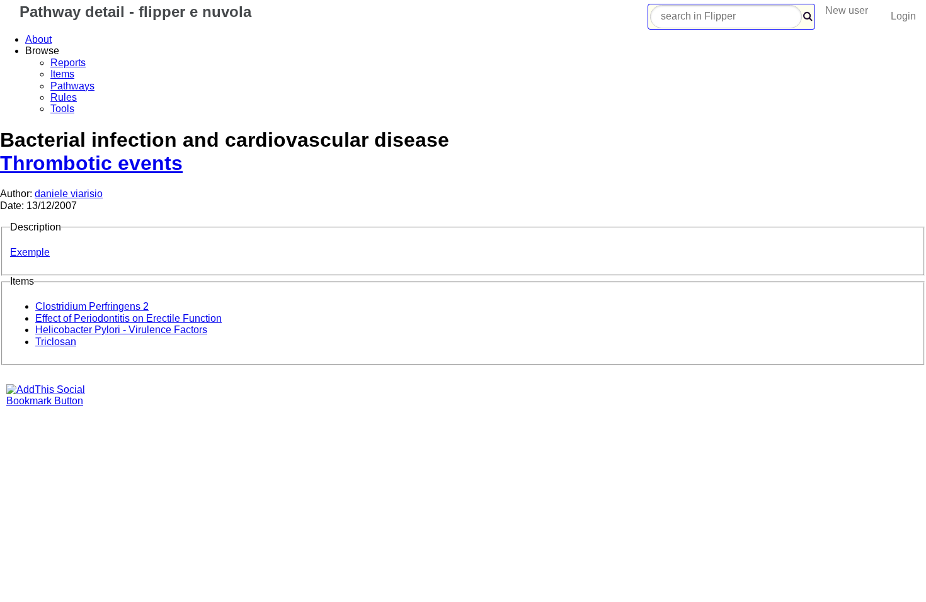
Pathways (72, 86)
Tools (62, 108)
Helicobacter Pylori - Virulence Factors (121, 329)
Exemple (30, 252)
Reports (68, 62)
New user (846, 10)
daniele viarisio (69, 193)
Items (62, 74)
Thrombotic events (91, 163)
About (38, 39)
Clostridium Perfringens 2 (92, 306)
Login (903, 16)
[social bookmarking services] (53, 400)
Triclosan (55, 341)
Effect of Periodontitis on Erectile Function (128, 318)
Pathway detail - (133, 11)
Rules (63, 97)
